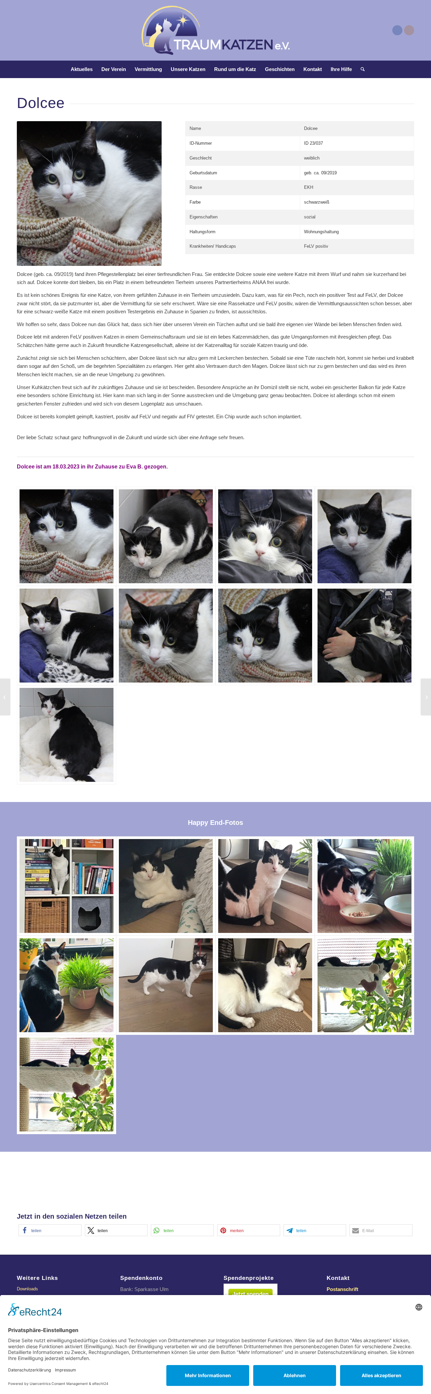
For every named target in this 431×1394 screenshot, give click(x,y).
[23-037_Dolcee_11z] (66, 886)
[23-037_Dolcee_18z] (66, 1084)
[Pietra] (426, 697)
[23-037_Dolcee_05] (66, 635)
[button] (50, 1230)
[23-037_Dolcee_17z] (364, 985)
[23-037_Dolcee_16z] (265, 985)
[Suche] (360, 69)
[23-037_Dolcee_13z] (364, 886)
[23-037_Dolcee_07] (265, 635)
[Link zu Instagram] (409, 30)
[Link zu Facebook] (397, 30)
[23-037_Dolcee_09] (66, 735)
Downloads (27, 1288)
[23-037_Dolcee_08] (364, 635)
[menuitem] (81, 69)
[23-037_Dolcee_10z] (166, 886)
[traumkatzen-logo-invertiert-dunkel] (215, 30)
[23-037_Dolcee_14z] (66, 985)
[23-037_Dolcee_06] (166, 635)
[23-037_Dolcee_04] (364, 536)
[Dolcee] (66, 536)
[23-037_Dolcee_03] (265, 536)
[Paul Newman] (5, 697)
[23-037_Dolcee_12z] (265, 886)
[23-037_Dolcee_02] (166, 536)
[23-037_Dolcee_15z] (166, 985)
